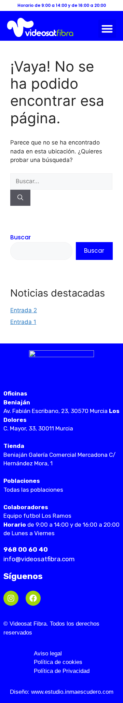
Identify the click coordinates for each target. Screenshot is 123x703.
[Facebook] (33, 598)
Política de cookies (58, 662)
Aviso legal (48, 653)
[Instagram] (10, 598)
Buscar (20, 237)
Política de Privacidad (62, 671)
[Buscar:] (61, 181)
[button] (107, 29)
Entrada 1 (23, 321)
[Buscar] (20, 198)
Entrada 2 (23, 310)
